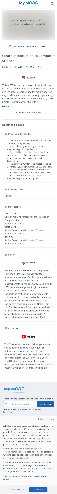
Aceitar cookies (38, 489)
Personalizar (18, 489)
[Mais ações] (43, 46)
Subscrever (45, 404)
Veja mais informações (30, 112)
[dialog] (28, 455)
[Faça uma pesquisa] (52, 4)
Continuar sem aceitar (46, 419)
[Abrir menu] (4, 4)
